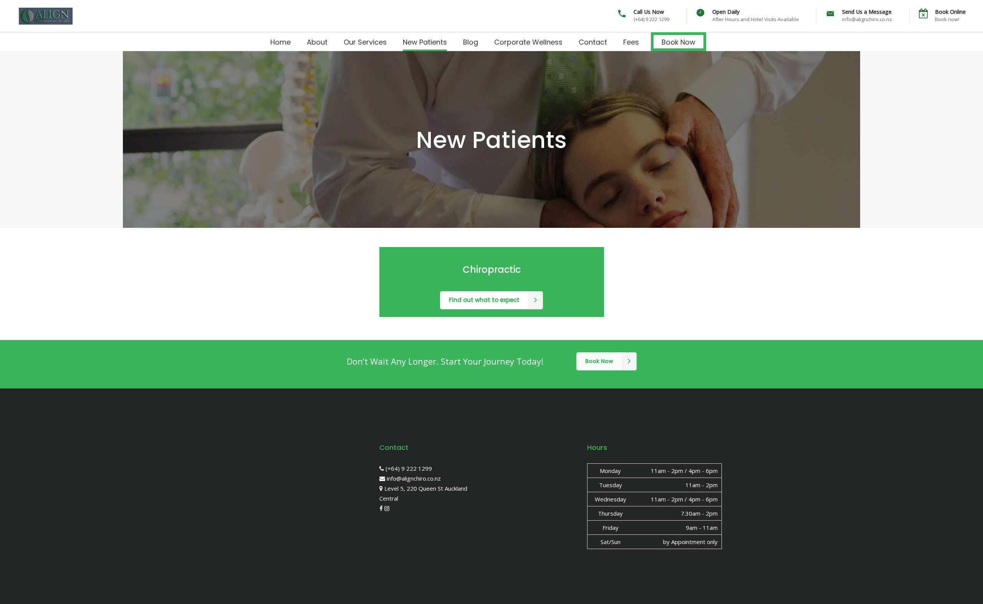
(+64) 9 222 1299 (408, 468)
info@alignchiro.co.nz (413, 478)
